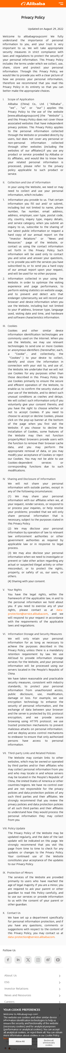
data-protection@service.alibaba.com (35, 612)
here (6, 1038)
